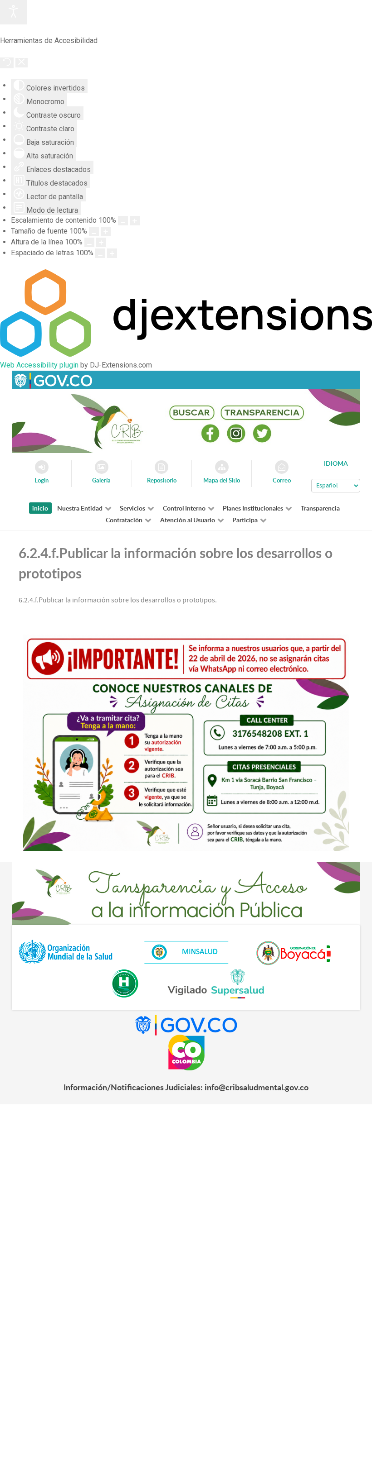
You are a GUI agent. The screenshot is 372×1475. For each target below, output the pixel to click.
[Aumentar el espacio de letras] (112, 253)
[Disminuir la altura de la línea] (89, 242)
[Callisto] (52, 380)
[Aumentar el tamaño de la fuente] (106, 231)
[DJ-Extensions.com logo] (186, 354)
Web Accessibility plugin (39, 365)
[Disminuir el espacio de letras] (100, 253)
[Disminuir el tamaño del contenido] (123, 220)
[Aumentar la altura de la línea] (101, 242)
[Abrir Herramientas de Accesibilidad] (13, 12)
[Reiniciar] (7, 62)
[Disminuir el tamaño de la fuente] (94, 231)
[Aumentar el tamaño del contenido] (135, 220)
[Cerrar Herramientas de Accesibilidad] (21, 62)
